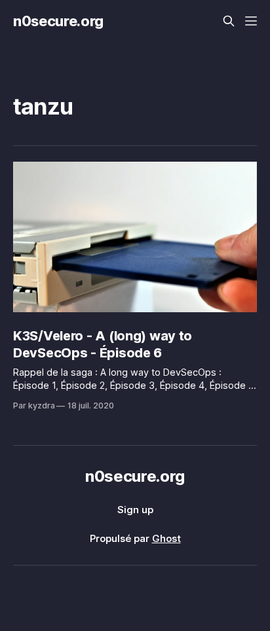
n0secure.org (58, 21)
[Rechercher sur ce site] (228, 20)
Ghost (166, 538)
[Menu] (251, 20)
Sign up (135, 509)
